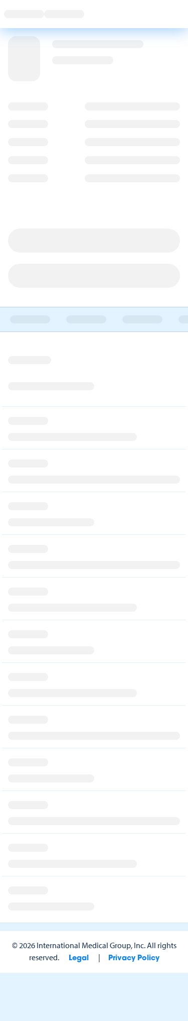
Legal (79, 958)
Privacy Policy (133, 958)
